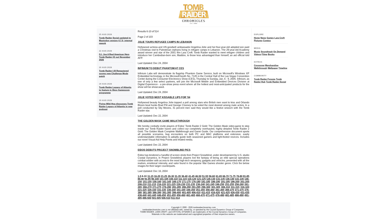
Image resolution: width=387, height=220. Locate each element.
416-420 (215, 192)
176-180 (196, 181)
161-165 (166, 181)
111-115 (182, 179)
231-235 (190, 184)
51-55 (205, 176)
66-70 (226, 176)
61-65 (219, 176)
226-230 (180, 184)
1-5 (139, 176)
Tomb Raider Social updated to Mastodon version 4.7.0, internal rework (115, 40)
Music (257, 51)
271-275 (156, 187)
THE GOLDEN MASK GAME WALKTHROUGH (164, 121)
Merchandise (271, 65)
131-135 (220, 179)
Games (270, 38)
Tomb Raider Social (276, 82)
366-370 (229, 190)
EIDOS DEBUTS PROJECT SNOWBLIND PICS (164, 150)
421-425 (225, 192)
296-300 (205, 187)
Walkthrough (260, 68)
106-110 (173, 179)
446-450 (161, 195)
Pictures (258, 40)
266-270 (147, 187)
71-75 (232, 176)
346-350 (190, 190)
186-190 (215, 181)
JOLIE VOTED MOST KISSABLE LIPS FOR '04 (164, 97)
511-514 (175, 198)
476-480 (219, 195)
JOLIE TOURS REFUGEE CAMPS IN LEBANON (165, 42)
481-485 (229, 195)
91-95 (148, 179)
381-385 (147, 192)
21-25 (164, 176)
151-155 (147, 181)
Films (264, 54)
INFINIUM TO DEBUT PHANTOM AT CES (161, 68)
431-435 (244, 192)
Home (257, 38)
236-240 (200, 184)
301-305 (215, 187)
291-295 (196, 187)
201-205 (244, 181)
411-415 (205, 192)
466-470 (200, 195)
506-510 (165, 198)
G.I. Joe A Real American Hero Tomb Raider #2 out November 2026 (114, 57)
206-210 (142, 184)
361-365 (219, 190)
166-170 (176, 181)
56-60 (212, 176)
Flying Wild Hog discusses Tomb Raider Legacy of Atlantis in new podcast (116, 106)
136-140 (229, 179)
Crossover (259, 65)
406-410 (196, 192)
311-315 (235, 187)
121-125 (201, 179)
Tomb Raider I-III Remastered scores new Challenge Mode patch (114, 73)
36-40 (184, 176)
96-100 (155, 179)
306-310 (225, 187)
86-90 (141, 179)
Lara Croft (279, 38)
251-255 (229, 184)
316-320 (244, 187)
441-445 (151, 195)
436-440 (142, 195)
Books (271, 54)
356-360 (210, 190)
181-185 (205, 181)
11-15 (150, 176)
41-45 (191, 176)
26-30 (171, 176)
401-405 (186, 192)
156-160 (156, 181)
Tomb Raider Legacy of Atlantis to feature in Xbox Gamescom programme (115, 90)
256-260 (239, 184)
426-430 (235, 192)
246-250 (219, 184)
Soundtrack (267, 51)
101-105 (163, 179)
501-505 (156, 198)
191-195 (225, 181)
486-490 (239, 195)
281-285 (176, 187)
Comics (267, 40)
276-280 (166, 187)
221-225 (171, 184)
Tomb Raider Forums (264, 79)
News (263, 38)
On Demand (279, 51)
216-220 (161, 184)
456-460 (181, 195)
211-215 (151, 184)
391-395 (166, 192)
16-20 (157, 176)
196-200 (235, 181)
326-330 (151, 190)
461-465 (190, 195)
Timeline (282, 68)
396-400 (176, 192)
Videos (257, 54)
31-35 (178, 176)
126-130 (210, 179)
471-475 (210, 195)
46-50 (198, 176)
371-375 (239, 190)
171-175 (186, 181)
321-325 (142, 190)
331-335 (161, 190)
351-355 (200, 190)
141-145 (239, 179)
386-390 (156, 192)
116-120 (191, 179)
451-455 (171, 195)
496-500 (146, 198)
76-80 (239, 176)
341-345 (181, 190)
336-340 (171, 190)
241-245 (210, 184)
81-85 (246, 176)
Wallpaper (273, 68)
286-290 (186, 187)
